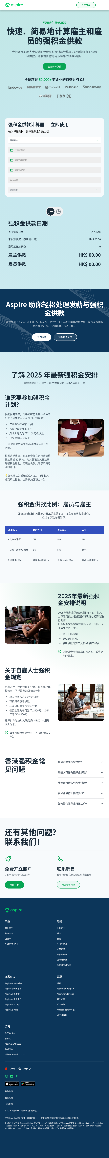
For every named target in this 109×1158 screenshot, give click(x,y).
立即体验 (41, 337)
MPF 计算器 (62, 1014)
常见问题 (61, 1004)
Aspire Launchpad (65, 988)
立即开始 (86, 5)
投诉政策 (9, 1104)
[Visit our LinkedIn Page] (11, 1076)
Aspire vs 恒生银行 (13, 993)
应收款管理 (62, 954)
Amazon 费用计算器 (66, 1009)
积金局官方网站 (84, 651)
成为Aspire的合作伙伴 (15, 1054)
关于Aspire (10, 1033)
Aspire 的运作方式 (13, 1043)
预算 (59, 933)
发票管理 (61, 949)
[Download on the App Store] (12, 1083)
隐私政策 (9, 1091)
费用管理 (9, 933)
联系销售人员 (65, 337)
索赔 (59, 938)
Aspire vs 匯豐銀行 (13, 999)
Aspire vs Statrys (12, 1004)
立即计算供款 (54, 66)
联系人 (8, 1038)
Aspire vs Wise (11, 1009)
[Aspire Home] (54, 910)
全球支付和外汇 (12, 943)
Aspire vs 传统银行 (13, 988)
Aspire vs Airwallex (13, 983)
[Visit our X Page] (16, 1076)
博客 (59, 983)
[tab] (50, 212)
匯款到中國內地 (64, 965)
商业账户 (9, 928)
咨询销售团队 (68, 885)
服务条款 (9, 1097)
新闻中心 (9, 1049)
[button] (101, 5)
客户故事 (61, 999)
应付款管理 (62, 959)
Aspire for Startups (65, 993)
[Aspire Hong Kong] (14, 5)
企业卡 (8, 938)
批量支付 (61, 928)
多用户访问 (62, 943)
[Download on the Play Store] (28, 1083)
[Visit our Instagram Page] (6, 1076)
